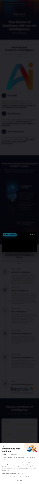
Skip (31, 234)
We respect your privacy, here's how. (12, 473)
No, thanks (6, 481)
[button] (20, 242)
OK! (32, 481)
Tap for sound (11, 234)
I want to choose (19, 481)
